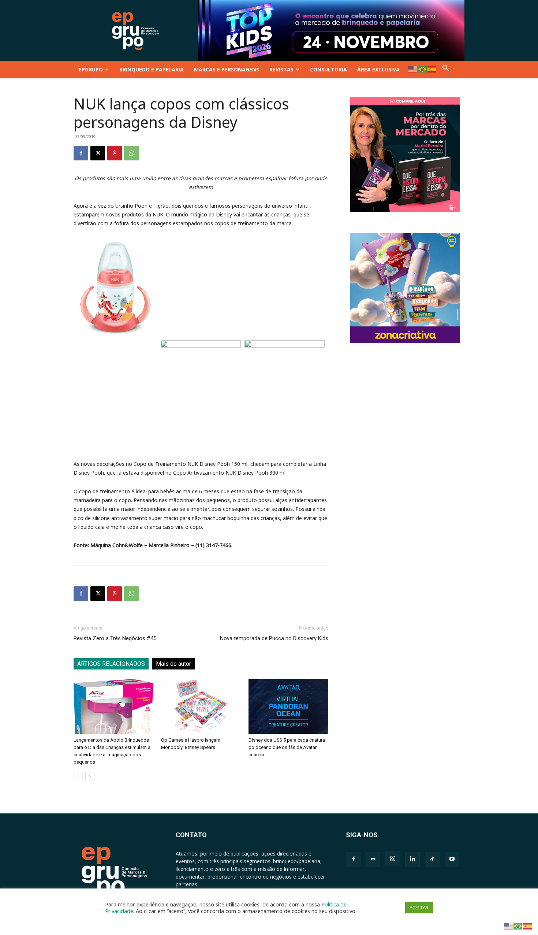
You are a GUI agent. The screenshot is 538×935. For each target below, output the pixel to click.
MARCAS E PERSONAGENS (226, 69)
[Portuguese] (422, 68)
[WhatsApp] (131, 153)
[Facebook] (81, 153)
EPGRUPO (91, 69)
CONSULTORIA (328, 69)
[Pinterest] (114, 153)
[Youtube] (452, 859)
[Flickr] (373, 859)
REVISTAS (281, 69)
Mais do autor (173, 663)
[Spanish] (432, 68)
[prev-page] (78, 776)
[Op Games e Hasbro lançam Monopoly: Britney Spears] (201, 706)
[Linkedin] (412, 859)
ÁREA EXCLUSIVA (378, 69)
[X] (97, 153)
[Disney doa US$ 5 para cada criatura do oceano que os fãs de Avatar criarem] (288, 706)
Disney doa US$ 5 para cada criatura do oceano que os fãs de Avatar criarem (287, 747)
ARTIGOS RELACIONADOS (111, 663)
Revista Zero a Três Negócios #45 (115, 638)
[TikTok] (432, 859)
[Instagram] (392, 858)
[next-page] (89, 776)
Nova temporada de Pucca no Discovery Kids (274, 638)
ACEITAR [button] (419, 907)
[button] (446, 69)
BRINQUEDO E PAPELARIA (151, 69)
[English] (413, 68)
